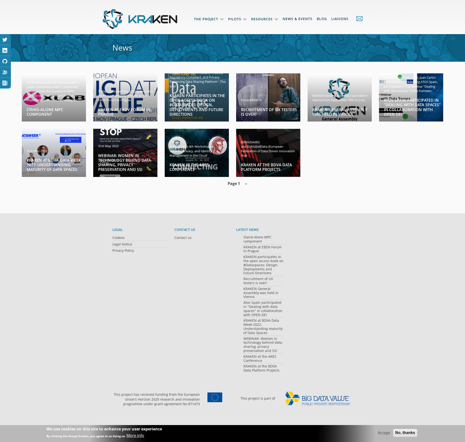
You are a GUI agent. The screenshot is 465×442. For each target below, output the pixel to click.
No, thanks (405, 433)
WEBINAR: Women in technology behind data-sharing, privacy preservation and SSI (125, 162)
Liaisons (340, 18)
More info (135, 435)
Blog (322, 18)
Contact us (183, 237)
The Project (206, 19)
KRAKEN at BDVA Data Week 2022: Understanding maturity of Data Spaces (54, 165)
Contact (357, 18)
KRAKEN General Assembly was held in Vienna (339, 112)
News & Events (297, 18)
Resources (262, 19)
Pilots (234, 19)
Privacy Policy (123, 250)
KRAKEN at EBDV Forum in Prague (124, 112)
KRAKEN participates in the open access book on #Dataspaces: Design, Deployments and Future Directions (197, 105)
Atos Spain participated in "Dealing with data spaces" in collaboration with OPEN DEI (412, 107)
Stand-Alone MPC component (45, 112)
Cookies (118, 237)
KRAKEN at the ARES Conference (189, 167)
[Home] (140, 19)
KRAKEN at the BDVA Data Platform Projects (266, 167)
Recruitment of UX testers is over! (269, 112)
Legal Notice (122, 244)
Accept (384, 432)
